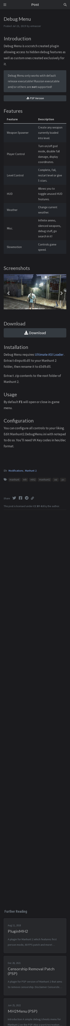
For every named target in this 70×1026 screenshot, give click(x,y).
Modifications (16, 470)
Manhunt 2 (31, 470)
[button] (8, 293)
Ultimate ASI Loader (49, 354)
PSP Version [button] (36, 98)
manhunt (14, 479)
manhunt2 (44, 479)
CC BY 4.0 (38, 506)
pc (63, 479)
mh (25, 479)
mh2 (33, 479)
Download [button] (37, 332)
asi (55, 479)
